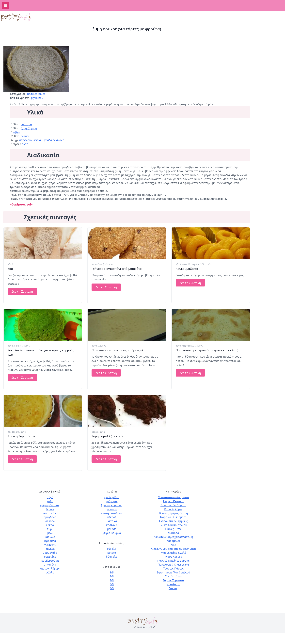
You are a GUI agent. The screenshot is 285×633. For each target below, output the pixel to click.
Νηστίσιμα (173, 584)
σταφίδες (50, 556)
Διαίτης (173, 588)
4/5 (112, 584)
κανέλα (50, 549)
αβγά (10, 264)
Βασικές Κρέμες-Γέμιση (173, 513)
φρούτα (112, 509)
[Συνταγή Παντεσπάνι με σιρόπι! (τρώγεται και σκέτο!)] (211, 325)
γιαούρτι (50, 545)
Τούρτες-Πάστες (173, 568)
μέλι (209, 264)
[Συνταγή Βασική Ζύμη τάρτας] (43, 411)
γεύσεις (160, 199)
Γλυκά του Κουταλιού (173, 525)
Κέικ (173, 545)
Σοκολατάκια (173, 576)
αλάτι (25, 144)
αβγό (16, 132)
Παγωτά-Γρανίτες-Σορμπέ (173, 560)
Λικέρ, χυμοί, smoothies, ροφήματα (173, 549)
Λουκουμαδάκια (187, 269)
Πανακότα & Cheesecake (173, 564)
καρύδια (50, 537)
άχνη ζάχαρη (29, 128)
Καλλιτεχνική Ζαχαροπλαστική (173, 537)
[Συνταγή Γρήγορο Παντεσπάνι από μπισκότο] (127, 243)
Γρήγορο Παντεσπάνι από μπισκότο (117, 269)
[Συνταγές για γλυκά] (27, 17)
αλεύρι (25, 136)
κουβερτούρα (50, 560)
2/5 (112, 576)
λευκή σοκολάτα (111, 513)
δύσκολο (111, 556)
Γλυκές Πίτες (173, 529)
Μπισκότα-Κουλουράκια (173, 497)
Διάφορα (173, 533)
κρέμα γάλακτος (50, 505)
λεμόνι (195, 264)
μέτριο (111, 552)
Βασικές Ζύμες (36, 94)
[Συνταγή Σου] (43, 243)
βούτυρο (26, 124)
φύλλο (50, 572)
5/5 (112, 588)
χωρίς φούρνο (112, 533)
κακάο (17, 345)
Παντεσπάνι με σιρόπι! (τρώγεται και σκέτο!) (207, 350)
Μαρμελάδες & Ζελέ (173, 552)
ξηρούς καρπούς (111, 505)
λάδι (203, 264)
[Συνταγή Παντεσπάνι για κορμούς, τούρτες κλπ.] (127, 325)
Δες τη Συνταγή (22, 291)
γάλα (50, 501)
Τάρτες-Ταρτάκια (173, 580)
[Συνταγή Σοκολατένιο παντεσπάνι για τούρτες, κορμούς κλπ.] (43, 325)
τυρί (50, 529)
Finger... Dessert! (173, 501)
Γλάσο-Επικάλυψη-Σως (173, 521)
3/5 (112, 580)
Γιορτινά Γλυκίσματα (173, 517)
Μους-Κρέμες (173, 556)
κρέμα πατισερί (129, 199)
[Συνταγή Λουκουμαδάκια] (211, 243)
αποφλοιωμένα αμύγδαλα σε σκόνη (41, 140)
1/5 (112, 572)
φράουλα (50, 541)
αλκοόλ (186, 264)
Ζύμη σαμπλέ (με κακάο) (108, 436)
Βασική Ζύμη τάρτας (22, 436)
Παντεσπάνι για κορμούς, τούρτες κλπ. (119, 350)
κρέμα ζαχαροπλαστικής (57, 199)
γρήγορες (112, 501)
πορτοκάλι (188, 345)
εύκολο (111, 549)
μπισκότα (97, 264)
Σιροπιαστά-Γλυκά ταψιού (173, 572)
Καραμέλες (173, 541)
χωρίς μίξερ (111, 497)
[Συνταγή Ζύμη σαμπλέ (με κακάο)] (127, 411)
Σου (10, 269)
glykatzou (37, 98)
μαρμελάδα (50, 552)
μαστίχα (112, 521)
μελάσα (111, 529)
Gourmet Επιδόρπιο (173, 505)
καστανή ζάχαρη (50, 568)
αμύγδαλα (50, 517)
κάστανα (111, 525)
